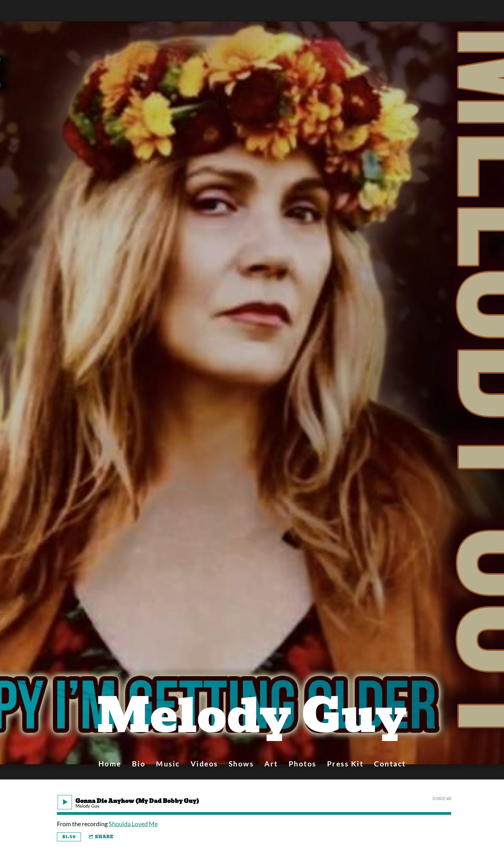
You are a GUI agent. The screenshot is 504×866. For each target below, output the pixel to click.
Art (271, 763)
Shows (241, 763)
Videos (204, 763)
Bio (139, 763)
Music (168, 763)
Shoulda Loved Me (133, 824)
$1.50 (69, 836)
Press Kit (345, 763)
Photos (302, 763)
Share (104, 836)
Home (109, 763)
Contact (390, 763)
